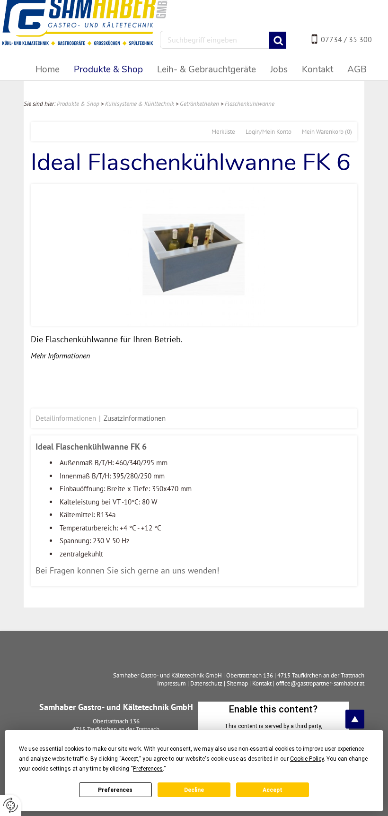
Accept (272, 790)
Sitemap (237, 683)
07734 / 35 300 (346, 39)
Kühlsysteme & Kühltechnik (139, 104)
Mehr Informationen (60, 355)
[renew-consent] (10, 805)
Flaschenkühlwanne (249, 104)
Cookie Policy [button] (307, 758)
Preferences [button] (148, 768)
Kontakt (262, 683)
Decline (194, 790)
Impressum (171, 683)
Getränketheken (199, 104)
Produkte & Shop (78, 104)
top (354, 719)
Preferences (115, 790)
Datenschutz (206, 683)
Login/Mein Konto (268, 132)
